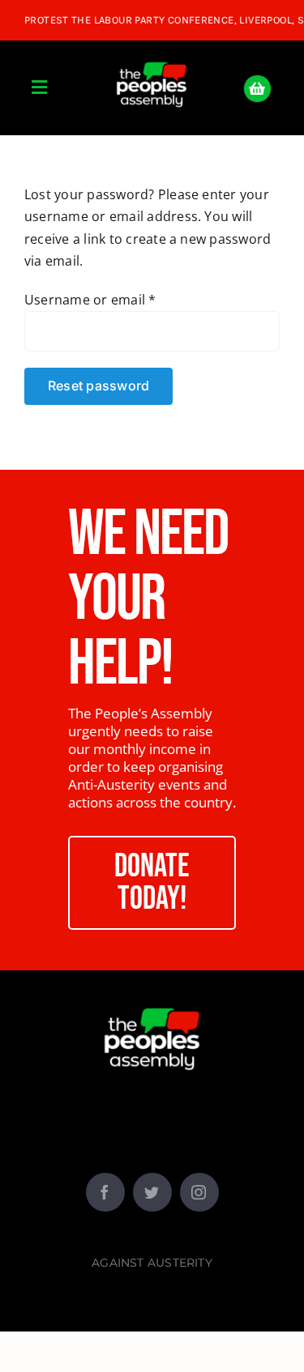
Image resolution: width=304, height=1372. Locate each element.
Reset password (98, 385)
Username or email (90, 300)
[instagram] (199, 1192)
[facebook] (105, 1192)
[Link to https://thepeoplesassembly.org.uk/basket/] (257, 89)
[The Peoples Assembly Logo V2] (152, 53)
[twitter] (152, 1192)
